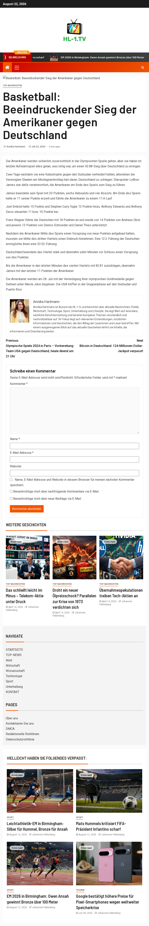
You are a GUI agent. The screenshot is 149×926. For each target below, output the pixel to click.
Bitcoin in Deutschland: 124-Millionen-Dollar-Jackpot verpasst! (111, 346)
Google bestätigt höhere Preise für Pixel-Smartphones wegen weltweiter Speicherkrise (107, 901)
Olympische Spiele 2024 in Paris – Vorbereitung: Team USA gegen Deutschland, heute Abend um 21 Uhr (40, 348)
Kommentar (19, 384)
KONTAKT (12, 692)
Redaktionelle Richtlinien (22, 734)
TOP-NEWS (14, 655)
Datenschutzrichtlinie (20, 739)
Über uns (12, 718)
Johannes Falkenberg (43, 834)
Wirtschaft (13, 665)
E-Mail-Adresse (22, 453)
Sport (9, 681)
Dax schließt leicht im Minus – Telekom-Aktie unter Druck (24, 595)
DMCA (10, 729)
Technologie (14, 676)
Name (15, 439)
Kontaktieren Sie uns (20, 723)
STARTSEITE (14, 650)
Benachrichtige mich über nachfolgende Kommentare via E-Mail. (56, 491)
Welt (9, 660)
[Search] (142, 67)
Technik (80, 890)
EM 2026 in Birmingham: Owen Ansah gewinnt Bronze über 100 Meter (86, 57)
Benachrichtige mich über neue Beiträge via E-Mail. (47, 498)
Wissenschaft (15, 671)
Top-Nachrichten (12, 85)
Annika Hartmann (16, 146)
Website (15, 466)
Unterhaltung (14, 687)
